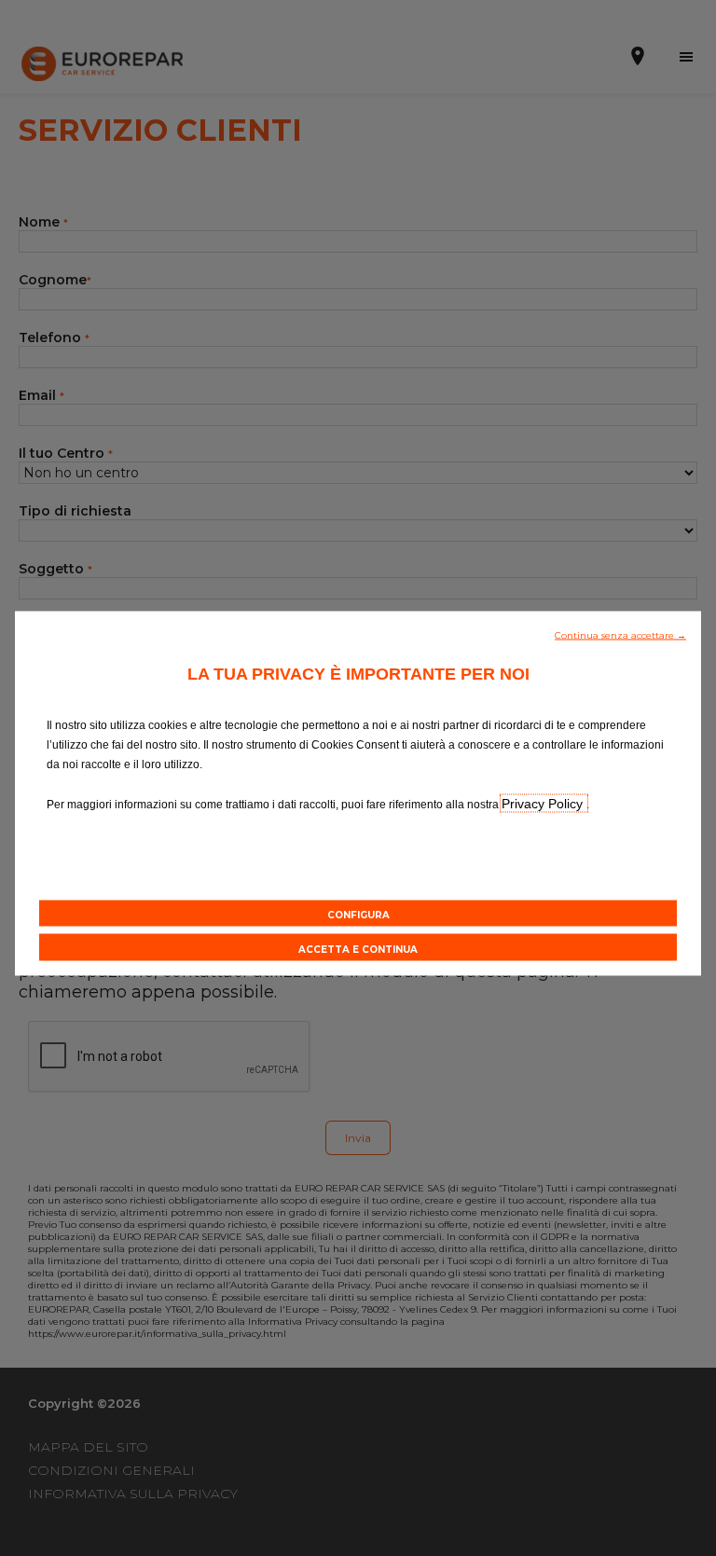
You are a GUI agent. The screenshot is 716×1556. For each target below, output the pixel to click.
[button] (620, 633)
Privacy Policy (544, 802)
